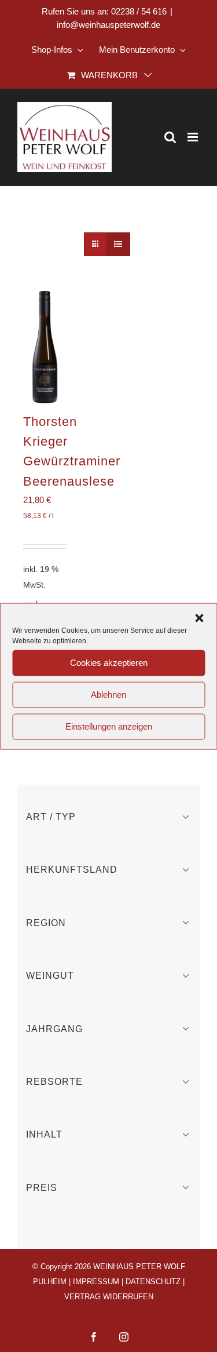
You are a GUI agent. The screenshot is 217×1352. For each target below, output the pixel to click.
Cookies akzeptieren (109, 663)
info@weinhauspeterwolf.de (108, 25)
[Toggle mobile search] (170, 137)
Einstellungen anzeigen (108, 726)
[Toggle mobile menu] (193, 137)
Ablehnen (108, 694)
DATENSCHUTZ (153, 1281)
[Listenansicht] (118, 244)
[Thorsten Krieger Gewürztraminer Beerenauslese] (44, 347)
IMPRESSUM (96, 1281)
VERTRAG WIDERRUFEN (108, 1296)
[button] (199, 618)
